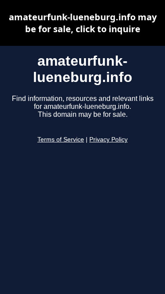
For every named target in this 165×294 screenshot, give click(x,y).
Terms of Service (60, 139)
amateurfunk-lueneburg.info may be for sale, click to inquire (83, 23)
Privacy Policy (108, 139)
